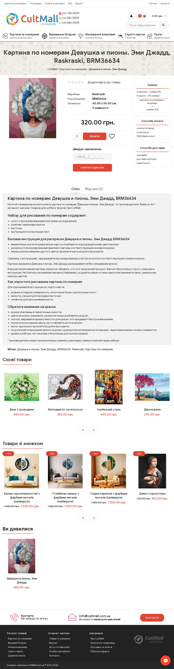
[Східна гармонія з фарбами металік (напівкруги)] (108, 471)
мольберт (152, 103)
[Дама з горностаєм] (152, 471)
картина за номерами (151, 100)
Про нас (153, 3)
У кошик (24, 421)
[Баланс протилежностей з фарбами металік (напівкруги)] (21, 471)
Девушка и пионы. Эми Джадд (36, 349)
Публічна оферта (99, 651)
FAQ (70, 3)
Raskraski (98, 94)
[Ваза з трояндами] (21, 387)
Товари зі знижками (59, 638)
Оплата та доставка (55, 3)
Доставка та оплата (101, 647)
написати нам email (107, 619)
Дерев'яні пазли (16, 655)
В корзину (24, 594)
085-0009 (70, 23)
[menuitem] (22, 36)
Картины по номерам (99, 349)
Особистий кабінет (59, 651)
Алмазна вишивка (17, 647)
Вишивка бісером (17, 642)
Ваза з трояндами (22, 409)
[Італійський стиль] (108, 387)
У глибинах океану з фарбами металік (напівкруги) (65, 497)
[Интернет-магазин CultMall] (32, 19)
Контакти (165, 3)
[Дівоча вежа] (152, 387)
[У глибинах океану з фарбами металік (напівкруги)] (65, 471)
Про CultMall (97, 638)
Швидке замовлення (87, 149)
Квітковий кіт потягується (65, 409)
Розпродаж (35, 3)
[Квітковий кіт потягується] (65, 387)
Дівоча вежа (152, 409)
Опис (75, 189)
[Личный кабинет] (131, 16)
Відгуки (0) (94, 189)
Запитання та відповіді (102, 642)
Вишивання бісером (62, 36)
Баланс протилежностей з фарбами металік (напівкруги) (22, 497)
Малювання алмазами (100, 36)
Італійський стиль (109, 409)
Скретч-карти (15, 651)
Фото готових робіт (59, 647)
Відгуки (79, 3)
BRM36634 (64, 349)
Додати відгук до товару (104, 82)
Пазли (162, 36)
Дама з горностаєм (152, 493)
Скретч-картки (135, 36)
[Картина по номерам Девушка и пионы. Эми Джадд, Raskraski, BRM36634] (33, 108)
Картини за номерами (15, 3)
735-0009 (70, 13)
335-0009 (70, 18)
